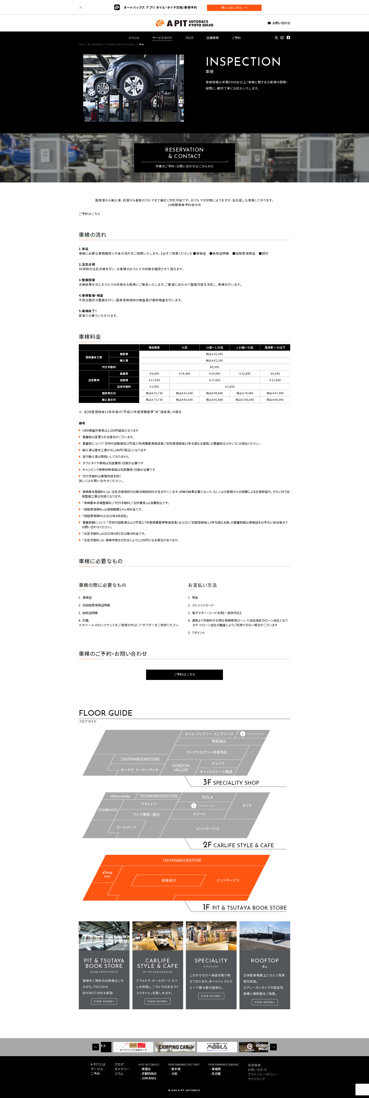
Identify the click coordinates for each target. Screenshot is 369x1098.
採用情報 (254, 1065)
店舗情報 (212, 37)
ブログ (189, 37)
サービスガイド (162, 37)
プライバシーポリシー (263, 1074)
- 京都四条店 (148, 1073)
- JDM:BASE (148, 1078)
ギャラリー (122, 1069)
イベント (134, 37)
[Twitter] (276, 38)
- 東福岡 (215, 1069)
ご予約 (236, 37)
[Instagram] (282, 38)
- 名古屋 (215, 1073)
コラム (119, 1073)
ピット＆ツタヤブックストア (121, 44)
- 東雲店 (145, 1069)
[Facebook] (288, 38)
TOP (81, 44)
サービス (97, 1069)
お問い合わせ (281, 23)
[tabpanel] (133, 88)
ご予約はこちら (184, 674)
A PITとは (98, 1064)
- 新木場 (175, 1069)
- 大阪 (173, 1073)
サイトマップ (256, 1078)
